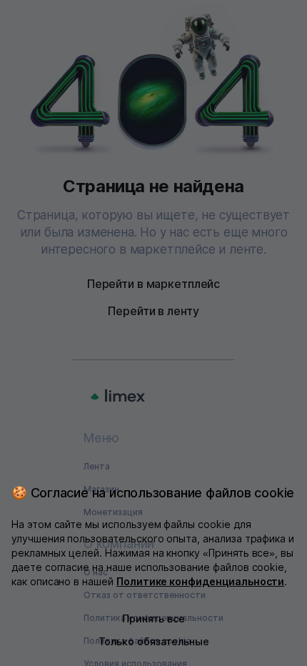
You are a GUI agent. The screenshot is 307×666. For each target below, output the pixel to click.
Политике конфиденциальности (200, 581)
